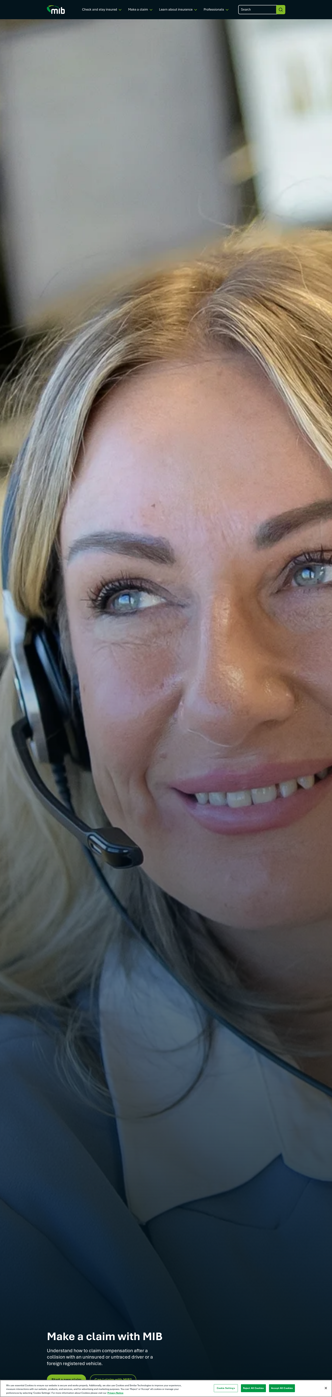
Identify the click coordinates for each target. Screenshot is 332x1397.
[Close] (326, 1388)
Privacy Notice (115, 1393)
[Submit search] (280, 9)
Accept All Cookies (282, 1388)
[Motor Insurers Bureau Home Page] (56, 9)
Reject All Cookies (253, 1388)
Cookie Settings (226, 1388)
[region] (166, 1388)
